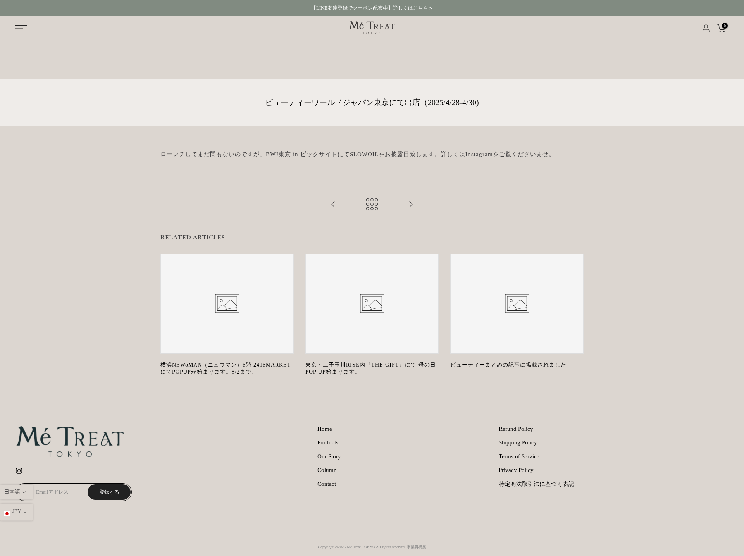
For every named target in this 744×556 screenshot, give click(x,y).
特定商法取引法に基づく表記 (536, 484)
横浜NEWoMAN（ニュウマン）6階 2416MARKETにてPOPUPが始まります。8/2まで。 (225, 368)
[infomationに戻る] (372, 204)
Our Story (329, 456)
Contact (326, 484)
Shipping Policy (518, 442)
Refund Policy (516, 429)
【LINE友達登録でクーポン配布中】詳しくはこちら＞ (372, 8)
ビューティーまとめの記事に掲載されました (508, 365)
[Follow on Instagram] (19, 470)
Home (324, 429)
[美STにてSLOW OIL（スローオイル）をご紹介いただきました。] (410, 204)
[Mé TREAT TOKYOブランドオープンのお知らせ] (333, 204)
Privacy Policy (516, 470)
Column (327, 470)
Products (327, 442)
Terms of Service (519, 456)
